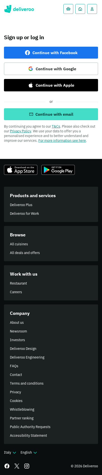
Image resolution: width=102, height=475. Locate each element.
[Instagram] (27, 466)
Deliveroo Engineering (27, 357)
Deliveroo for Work (24, 213)
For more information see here (62, 140)
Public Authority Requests (30, 427)
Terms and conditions (27, 383)
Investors (17, 340)
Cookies (16, 401)
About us (17, 322)
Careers (16, 292)
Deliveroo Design (23, 348)
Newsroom (18, 331)
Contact (16, 374)
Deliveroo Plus (21, 205)
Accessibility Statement (28, 435)
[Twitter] (17, 466)
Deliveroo (19, 9)
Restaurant (18, 283)
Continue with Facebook (54, 52)
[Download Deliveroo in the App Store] (20, 170)
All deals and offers (25, 253)
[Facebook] (7, 466)
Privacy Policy (20, 131)
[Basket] (68, 9)
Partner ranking (21, 418)
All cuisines (19, 244)
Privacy (15, 392)
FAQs (14, 366)
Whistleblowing (22, 409)
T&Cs (56, 126)
